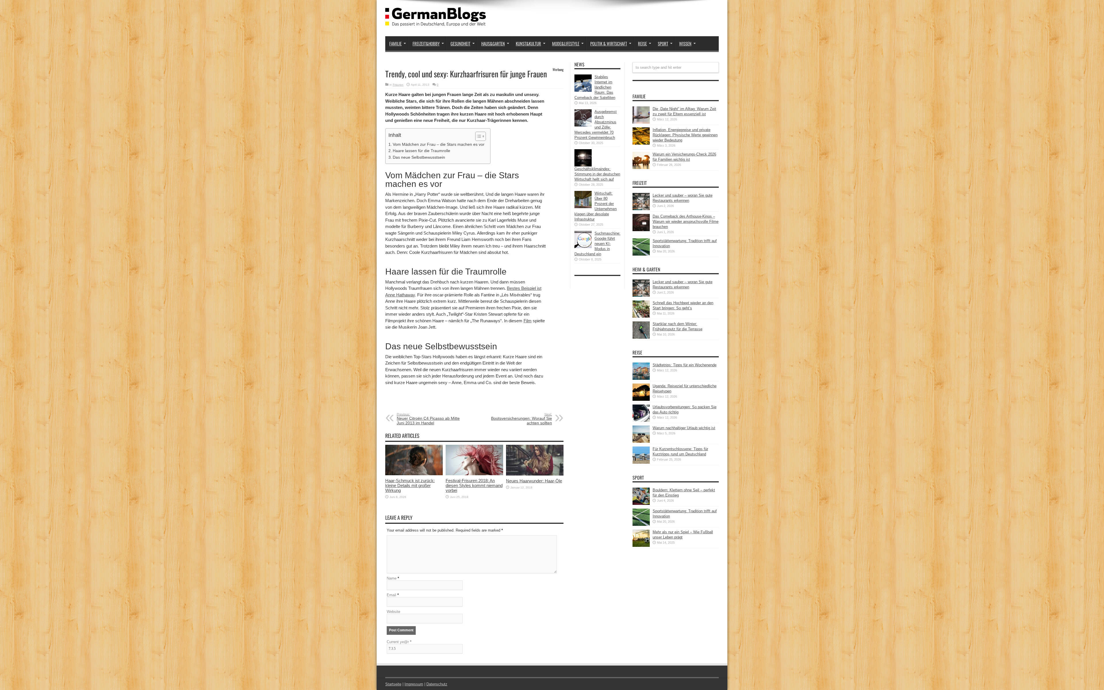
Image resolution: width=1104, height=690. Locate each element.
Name (391, 578)
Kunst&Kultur (528, 43)
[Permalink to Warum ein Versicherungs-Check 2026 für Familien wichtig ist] (641, 168)
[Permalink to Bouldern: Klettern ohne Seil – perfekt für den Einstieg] (641, 503)
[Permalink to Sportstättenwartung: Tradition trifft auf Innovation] (641, 254)
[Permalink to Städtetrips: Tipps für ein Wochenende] (641, 378)
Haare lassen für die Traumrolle (421, 150)
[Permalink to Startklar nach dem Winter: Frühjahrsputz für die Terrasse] (641, 337)
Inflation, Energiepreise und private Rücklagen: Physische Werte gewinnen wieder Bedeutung (685, 135)
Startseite (393, 684)
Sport (663, 43)
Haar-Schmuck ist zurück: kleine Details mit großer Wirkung (410, 485)
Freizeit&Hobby (426, 43)
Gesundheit (460, 43)
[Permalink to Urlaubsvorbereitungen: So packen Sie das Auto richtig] (641, 420)
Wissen (685, 43)
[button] (477, 136)
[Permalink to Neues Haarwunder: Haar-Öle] (535, 474)
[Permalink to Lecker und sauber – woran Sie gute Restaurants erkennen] (641, 209)
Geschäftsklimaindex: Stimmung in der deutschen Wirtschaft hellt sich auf (597, 174)
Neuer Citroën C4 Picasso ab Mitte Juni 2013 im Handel (428, 419)
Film (528, 320)
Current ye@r (399, 642)
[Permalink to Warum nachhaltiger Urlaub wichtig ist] (641, 441)
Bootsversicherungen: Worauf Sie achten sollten (521, 419)
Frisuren (398, 84)
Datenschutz (436, 684)
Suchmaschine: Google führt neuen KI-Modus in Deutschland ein (597, 243)
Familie (395, 43)
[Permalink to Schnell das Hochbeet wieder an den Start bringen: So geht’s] (641, 316)
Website (393, 612)
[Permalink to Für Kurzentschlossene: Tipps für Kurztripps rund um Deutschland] (641, 462)
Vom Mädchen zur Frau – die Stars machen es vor (438, 144)
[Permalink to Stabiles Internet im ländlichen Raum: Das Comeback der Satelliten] (583, 90)
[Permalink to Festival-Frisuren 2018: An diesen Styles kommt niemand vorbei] (474, 474)
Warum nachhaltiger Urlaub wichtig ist (684, 428)
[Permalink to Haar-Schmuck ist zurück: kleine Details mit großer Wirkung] (414, 474)
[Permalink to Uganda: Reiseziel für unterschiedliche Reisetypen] (641, 399)
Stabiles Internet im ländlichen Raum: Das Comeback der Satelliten (594, 87)
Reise (642, 43)
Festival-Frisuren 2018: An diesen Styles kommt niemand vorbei (474, 485)
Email (391, 595)
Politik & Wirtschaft (608, 43)
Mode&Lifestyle (565, 43)
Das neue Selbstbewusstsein (419, 157)
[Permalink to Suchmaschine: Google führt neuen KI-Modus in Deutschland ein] (583, 247)
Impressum (414, 684)
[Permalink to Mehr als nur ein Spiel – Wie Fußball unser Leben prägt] (641, 545)
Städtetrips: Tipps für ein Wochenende (684, 365)
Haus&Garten (493, 43)
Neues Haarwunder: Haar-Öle (534, 480)
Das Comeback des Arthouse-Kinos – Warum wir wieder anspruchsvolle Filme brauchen (685, 221)
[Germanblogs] (435, 22)
